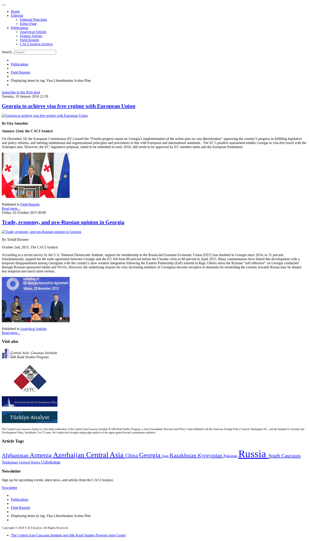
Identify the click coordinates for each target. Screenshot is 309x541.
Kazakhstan (184, 455)
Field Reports (29, 40)
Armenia (41, 455)
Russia (253, 453)
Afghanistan (16, 455)
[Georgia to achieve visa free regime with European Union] (45, 116)
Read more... (11, 208)
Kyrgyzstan (210, 455)
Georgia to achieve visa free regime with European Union (68, 106)
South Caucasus (285, 455)
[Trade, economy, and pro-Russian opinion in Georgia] (41, 232)
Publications (19, 28)
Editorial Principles (33, 20)
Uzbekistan (50, 462)
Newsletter (9, 488)
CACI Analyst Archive (36, 44)
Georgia (150, 455)
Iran (166, 456)
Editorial (17, 15)
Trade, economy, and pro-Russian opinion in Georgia (63, 222)
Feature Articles (31, 36)
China (132, 455)
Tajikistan (10, 462)
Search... (8, 52)
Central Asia (105, 454)
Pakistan (230, 456)
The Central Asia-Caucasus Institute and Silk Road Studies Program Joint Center (68, 535)
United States (30, 462)
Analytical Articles (33, 32)
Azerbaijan (69, 455)
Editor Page (28, 24)
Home (15, 11)
